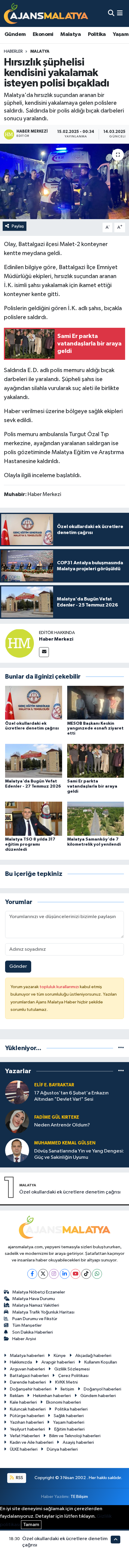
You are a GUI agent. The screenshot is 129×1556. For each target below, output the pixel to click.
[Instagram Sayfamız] (54, 1274)
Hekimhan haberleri (52, 1395)
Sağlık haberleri (69, 1416)
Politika (97, 34)
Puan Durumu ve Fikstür (34, 1319)
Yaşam (120, 34)
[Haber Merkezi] (19, 643)
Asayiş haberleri (78, 1442)
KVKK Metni (66, 1382)
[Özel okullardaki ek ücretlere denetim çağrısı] (33, 702)
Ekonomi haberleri (63, 1402)
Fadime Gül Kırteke (56, 1117)
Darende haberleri (28, 1382)
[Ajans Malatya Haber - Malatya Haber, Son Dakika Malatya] (46, 13)
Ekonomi (43, 34)
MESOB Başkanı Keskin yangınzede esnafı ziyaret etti (95, 728)
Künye (60, 1355)
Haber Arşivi (24, 1339)
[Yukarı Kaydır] (115, 1539)
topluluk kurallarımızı (60, 987)
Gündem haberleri (98, 1395)
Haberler (13, 51)
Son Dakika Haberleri (32, 1332)
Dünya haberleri (62, 1449)
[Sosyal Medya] (44, 652)
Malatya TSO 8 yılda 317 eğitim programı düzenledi (30, 844)
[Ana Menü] (120, 13)
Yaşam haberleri (68, 1422)
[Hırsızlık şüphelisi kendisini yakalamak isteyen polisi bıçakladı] (64, 181)
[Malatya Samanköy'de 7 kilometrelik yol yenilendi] (95, 818)
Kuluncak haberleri (28, 1409)
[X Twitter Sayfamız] (43, 1274)
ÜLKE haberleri (24, 1449)
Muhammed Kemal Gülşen (64, 1143)
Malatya (70, 34)
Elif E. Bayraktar (54, 1085)
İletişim (67, 1389)
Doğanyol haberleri (102, 1389)
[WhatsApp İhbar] (97, 1274)
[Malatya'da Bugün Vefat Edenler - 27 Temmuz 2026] (33, 760)
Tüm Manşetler (27, 1325)
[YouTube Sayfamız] (75, 1274)
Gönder (18, 966)
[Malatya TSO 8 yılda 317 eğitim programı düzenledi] (33, 818)
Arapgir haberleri (58, 1362)
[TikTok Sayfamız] (86, 1274)
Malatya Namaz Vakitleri (35, 1305)
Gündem (15, 34)
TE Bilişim (79, 1496)
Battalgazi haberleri (29, 1375)
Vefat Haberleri (25, 1436)
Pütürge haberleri (27, 1416)
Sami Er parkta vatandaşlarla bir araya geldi (92, 786)
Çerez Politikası (73, 1375)
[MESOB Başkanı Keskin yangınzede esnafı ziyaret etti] (95, 702)
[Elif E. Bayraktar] (17, 1092)
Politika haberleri (71, 1409)
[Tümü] (121, 1048)
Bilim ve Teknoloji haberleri (74, 1436)
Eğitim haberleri (69, 1429)
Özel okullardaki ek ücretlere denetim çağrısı (70, 1192)
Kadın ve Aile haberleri (31, 1442)
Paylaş (18, 226)
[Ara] (111, 13)
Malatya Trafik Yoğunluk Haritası (43, 1312)
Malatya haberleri (27, 1355)
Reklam (17, 1395)
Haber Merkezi (56, 639)
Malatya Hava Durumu (33, 1298)
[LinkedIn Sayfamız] (65, 1274)
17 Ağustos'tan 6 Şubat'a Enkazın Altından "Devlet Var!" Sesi (71, 1096)
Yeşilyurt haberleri (27, 1429)
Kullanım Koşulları (100, 1362)
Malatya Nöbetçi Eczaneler (38, 1292)
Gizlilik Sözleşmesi (72, 1369)
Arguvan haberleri (27, 1369)
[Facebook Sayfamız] (32, 1274)
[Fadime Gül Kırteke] (17, 1121)
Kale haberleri (23, 1402)
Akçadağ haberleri (93, 1355)
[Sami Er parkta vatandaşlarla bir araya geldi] (95, 760)
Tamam (31, 1524)
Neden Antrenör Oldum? (62, 1125)
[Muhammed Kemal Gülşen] (17, 1150)
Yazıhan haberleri (27, 1422)
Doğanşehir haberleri (30, 1389)
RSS (19, 1477)
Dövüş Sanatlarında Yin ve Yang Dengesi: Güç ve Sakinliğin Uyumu (79, 1154)
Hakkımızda (21, 1362)
